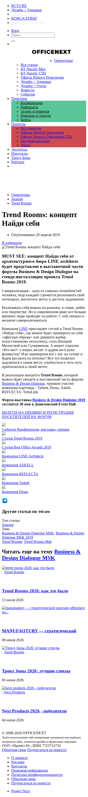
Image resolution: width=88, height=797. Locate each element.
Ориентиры (20, 195)
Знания (17, 199)
